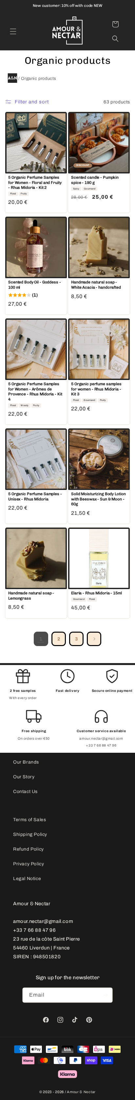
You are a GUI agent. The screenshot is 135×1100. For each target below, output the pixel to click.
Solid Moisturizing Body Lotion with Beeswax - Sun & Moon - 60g (98, 499)
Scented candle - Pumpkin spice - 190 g (95, 180)
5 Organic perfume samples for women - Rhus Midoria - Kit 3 (96, 389)
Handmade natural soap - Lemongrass (31, 596)
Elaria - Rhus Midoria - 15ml (96, 593)
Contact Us (25, 791)
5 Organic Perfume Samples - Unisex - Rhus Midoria (35, 496)
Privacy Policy (28, 863)
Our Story (23, 776)
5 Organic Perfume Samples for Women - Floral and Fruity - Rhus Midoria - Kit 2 (35, 182)
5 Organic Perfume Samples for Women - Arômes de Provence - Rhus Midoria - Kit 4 (35, 392)
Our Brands (26, 762)
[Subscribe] (105, 995)
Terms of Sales (29, 819)
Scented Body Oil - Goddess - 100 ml (34, 285)
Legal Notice (27, 878)
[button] (13, 31)
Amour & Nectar (81, 1092)
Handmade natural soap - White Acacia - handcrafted (96, 285)
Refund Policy (28, 849)
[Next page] (94, 639)
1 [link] (41, 638)
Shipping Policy (30, 834)
